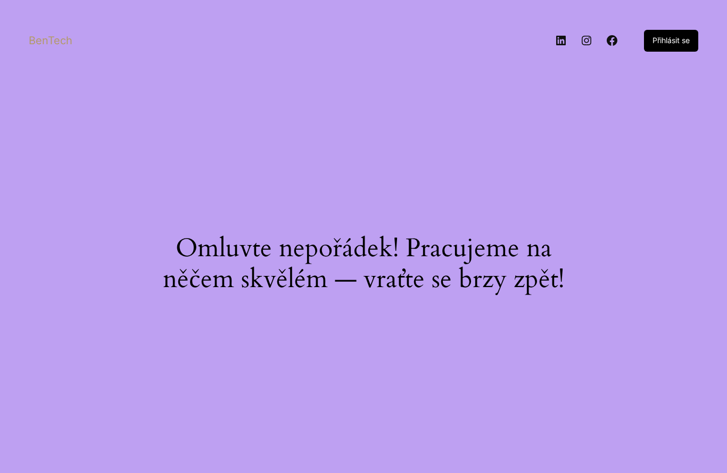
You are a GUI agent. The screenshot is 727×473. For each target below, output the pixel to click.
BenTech (50, 40)
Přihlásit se (671, 40)
